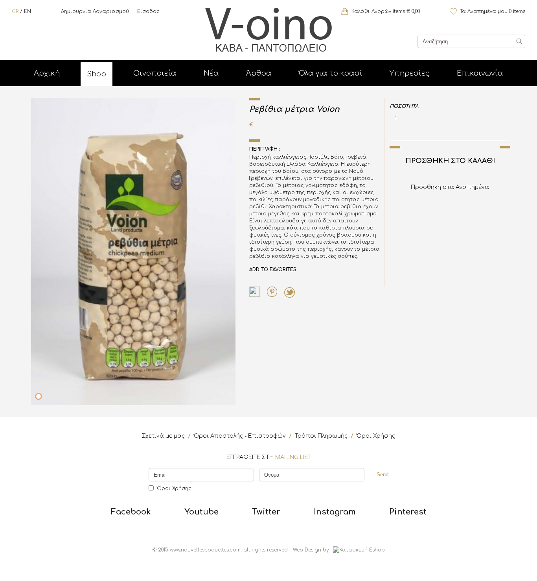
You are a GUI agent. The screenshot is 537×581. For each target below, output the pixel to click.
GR (15, 11)
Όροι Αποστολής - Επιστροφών (240, 436)
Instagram (335, 512)
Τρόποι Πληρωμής (321, 436)
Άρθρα (259, 73)
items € (385, 11)
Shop (96, 74)
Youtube (201, 512)
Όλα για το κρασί (330, 73)
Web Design (307, 550)
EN (27, 11)
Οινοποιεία (155, 73)
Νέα (211, 73)
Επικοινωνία (480, 73)
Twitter (266, 512)
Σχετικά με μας (163, 436)
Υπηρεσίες (410, 73)
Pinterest (408, 512)
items (492, 11)
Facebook (131, 512)
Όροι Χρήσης (376, 436)
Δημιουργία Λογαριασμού (95, 11)
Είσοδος (148, 11)
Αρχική (47, 73)
